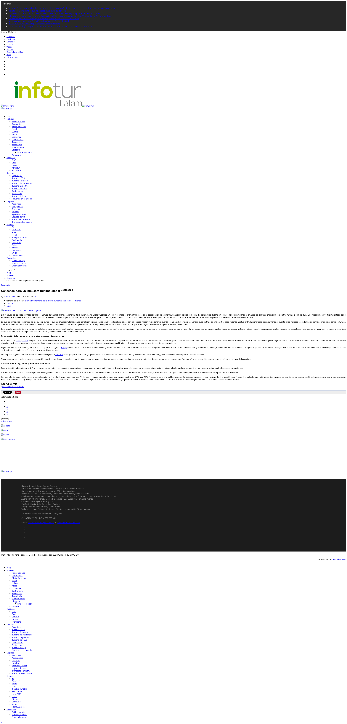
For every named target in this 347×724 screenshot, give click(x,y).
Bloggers (16, 149)
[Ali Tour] (5, 425)
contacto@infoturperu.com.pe (41, 522)
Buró (14, 162)
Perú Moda (17, 240)
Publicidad (11, 39)
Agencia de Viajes (19, 214)
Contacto (11, 41)
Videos (9, 47)
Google (64, 347)
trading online (22, 340)
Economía (16, 137)
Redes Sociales (18, 121)
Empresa (10, 201)
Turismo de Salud (19, 188)
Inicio (9, 116)
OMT (14, 160)
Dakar (14, 245)
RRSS (9, 54)
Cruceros (16, 209)
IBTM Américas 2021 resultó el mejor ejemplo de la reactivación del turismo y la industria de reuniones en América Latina (62, 8)
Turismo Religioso (20, 180)
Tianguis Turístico (19, 237)
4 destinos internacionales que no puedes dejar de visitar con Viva (37, 10)
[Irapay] (5, 434)
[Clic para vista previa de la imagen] (21, 310)
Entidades (11, 157)
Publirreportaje (18, 260)
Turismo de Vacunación (22, 183)
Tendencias (17, 142)
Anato (14, 232)
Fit (13, 227)
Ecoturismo (17, 193)
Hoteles (15, 211)
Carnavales (17, 250)
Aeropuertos (17, 206)
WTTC (14, 253)
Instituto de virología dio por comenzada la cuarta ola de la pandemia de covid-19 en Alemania (50, 26)
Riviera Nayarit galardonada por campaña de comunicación (34, 23)
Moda (14, 134)
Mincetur (16, 168)
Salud (14, 129)
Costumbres (17, 191)
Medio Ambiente (19, 126)
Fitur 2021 (16, 229)
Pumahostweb (339, 559)
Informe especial (19, 263)
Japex (14, 235)
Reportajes (17, 175)
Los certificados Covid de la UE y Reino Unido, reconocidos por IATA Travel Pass (44, 18)
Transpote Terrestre (21, 219)
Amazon (59, 354)
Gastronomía (17, 139)
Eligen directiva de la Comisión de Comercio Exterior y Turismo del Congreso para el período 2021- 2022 (54, 13)
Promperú (16, 170)
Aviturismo (16, 155)
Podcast (10, 49)
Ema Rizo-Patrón (24, 152)
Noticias (10, 119)
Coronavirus (17, 124)
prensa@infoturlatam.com (12, 386)
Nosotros (11, 36)
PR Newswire (12, 57)
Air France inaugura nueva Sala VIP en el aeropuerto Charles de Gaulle (39, 21)
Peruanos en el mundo (22, 198)
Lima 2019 (16, 242)
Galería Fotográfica (15, 52)
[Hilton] (4, 430)
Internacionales (18, 147)
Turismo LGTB (18, 178)
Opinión (10, 44)
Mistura (15, 247)
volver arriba (6, 421)
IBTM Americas (18, 255)
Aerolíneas (16, 204)
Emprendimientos (19, 265)
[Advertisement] (21, 459)
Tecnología (17, 144)
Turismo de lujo (19, 196)
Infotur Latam (10, 296)
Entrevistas (11, 258)
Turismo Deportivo (20, 186)
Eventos (10, 224)
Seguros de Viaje (19, 216)
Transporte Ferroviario (22, 222)
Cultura (15, 131)
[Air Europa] (6, 108)
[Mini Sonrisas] (8, 439)
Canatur (15, 165)
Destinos (10, 173)
